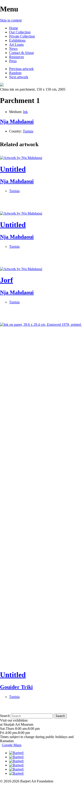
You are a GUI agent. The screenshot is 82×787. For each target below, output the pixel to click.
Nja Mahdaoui (17, 121)
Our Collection (20, 32)
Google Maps (11, 745)
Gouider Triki (16, 687)
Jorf (6, 280)
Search (5, 716)
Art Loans (16, 44)
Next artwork (18, 77)
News (13, 49)
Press (13, 61)
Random (15, 73)
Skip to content (11, 20)
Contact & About (21, 53)
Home (13, 28)
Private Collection (22, 36)
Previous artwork (21, 69)
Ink (25, 112)
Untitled (13, 169)
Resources (16, 57)
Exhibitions (17, 40)
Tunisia (28, 131)
